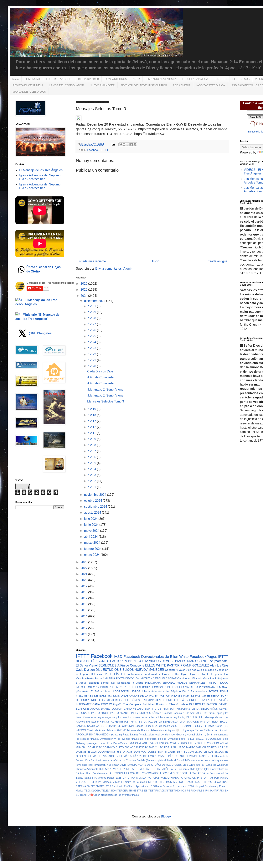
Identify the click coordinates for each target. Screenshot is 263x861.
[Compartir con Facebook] (131, 144)
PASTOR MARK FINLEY (124, 713)
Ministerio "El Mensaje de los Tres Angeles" (41, 316)
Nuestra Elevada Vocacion (198, 678)
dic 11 (92, 433)
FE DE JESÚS (241, 78)
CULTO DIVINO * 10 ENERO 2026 (135, 747)
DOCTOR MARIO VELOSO (127, 708)
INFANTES (136, 721)
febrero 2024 (93, 548)
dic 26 (92, 330)
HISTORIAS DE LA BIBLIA (193, 708)
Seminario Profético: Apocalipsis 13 (132, 786)
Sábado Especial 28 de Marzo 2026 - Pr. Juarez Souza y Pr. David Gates (178, 725)
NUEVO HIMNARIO (172, 777)
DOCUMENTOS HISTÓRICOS (115, 751)
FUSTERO (220, 78)
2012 (84, 628)
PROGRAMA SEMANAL (160, 682)
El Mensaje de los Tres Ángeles (41, 170)
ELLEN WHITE (155, 665)
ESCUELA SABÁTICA (195, 78)
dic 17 (92, 421)
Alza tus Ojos (219, 665)
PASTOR (202, 777)
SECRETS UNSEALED (200, 700)
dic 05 (92, 463)
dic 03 (92, 475)
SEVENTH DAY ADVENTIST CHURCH (144, 85)
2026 (84, 283)
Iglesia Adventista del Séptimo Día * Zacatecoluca (174, 691)
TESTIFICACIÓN (158, 790)
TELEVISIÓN (108, 790)
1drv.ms (111, 730)
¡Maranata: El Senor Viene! (105, 389)
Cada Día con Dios (100, 371)
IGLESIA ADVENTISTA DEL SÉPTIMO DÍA (124, 769)
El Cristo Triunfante (131, 674)
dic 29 (92, 312)
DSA (179, 751)
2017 (84, 598)
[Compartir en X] (128, 144)
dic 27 (92, 324)
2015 (84, 610)
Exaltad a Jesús (214, 669)
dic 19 (92, 409)
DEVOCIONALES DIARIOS (181, 661)
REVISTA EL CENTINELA (28, 85)
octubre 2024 (93, 500)
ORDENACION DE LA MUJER (139, 695)
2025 (84, 289)
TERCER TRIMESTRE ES (132, 790)
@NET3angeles (40, 333)
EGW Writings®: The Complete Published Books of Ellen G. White (144, 704)
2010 (84, 640)
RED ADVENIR (182, 85)
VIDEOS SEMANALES (191, 682)
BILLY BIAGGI (196, 738)
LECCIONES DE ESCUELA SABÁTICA (182, 773)
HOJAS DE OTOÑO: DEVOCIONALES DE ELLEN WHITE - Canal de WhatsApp (183, 764)
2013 (84, 622)
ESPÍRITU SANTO (175, 756)
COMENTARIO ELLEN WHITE (187, 743)
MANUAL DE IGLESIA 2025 (29, 91)
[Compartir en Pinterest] (135, 144)
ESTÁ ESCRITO (97, 661)
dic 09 (92, 439)
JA (109, 773)
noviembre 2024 (95, 494)
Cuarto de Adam (96, 730)
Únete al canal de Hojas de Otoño (43, 269)
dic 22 (92, 354)
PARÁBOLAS (197, 704)
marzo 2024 (92, 542)
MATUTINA (128, 777)
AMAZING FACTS (114, 678)
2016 (84, 604)
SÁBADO (157, 713)
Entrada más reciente (91, 261)
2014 (84, 616)
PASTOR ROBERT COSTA (129, 661)
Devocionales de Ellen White (165, 657)
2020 (84, 580)
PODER (92, 782)
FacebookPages (203, 657)
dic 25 (92, 336)
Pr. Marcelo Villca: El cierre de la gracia (122, 782)
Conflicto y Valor (175, 669)
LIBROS (135, 691)
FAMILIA (132, 764)
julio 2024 (91, 518)
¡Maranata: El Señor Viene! (93, 691)
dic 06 (92, 457)
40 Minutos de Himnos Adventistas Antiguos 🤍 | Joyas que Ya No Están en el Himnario (175, 730)
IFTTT (104, 149)
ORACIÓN (190, 777)
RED (150, 782)
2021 (84, 574)
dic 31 (92, 306)
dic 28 (92, 318)
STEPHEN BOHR (139, 687)
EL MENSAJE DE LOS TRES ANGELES (48, 78)
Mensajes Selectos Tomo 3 (105, 401)
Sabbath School (99, 682)
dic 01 (92, 487)
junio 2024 (91, 524)
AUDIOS (95, 708)
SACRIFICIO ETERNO (199, 782)
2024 (84, 295)
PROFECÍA (112, 674)
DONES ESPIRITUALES (161, 751)
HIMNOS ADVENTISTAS (114, 721)
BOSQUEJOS (214, 738)
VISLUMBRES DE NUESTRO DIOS (98, 695)
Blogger (166, 816)
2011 (84, 634)
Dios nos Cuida (195, 669)
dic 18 (92, 415)
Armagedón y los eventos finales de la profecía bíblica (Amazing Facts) (143, 717)
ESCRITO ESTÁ (173, 700)
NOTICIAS (153, 777)
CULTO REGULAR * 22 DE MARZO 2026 (178, 747)
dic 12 (92, 427)
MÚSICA (141, 777)
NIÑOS (214, 708)
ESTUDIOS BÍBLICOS (118, 669)
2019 (84, 586)
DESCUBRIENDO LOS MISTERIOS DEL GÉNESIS (109, 700)
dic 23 (92, 348)
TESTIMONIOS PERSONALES (186, 790)
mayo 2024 (92, 530)
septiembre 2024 (96, 506)
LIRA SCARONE (189, 721)
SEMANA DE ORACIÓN (120, 725)
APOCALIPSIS (84, 734)
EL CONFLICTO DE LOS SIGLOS (204, 751)
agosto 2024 (93, 512)
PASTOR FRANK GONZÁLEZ (188, 665)
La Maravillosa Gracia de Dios (162, 674)
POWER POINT (218, 691)
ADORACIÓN (121, 691)
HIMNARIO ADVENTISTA (161, 78)
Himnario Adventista (87, 769)
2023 (84, 562)
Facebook (93, 149)
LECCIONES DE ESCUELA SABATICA (174, 687)
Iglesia (199, 769)
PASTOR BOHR (100, 713)
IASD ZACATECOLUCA (210, 85)
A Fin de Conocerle (100, 377)
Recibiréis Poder (92, 678)
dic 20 (92, 366)
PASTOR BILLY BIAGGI (214, 721)
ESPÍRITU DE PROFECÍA (160, 708)
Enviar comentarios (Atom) (113, 268)
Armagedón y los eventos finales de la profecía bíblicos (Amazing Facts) (143, 738)
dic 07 (92, 451)
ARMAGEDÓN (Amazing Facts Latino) (116, 734)
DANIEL (105, 708)
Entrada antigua (216, 261)
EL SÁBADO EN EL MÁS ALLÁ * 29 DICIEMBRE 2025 (131, 756)
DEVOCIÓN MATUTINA (139, 678)
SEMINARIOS (152, 700)
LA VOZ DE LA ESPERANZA (160, 721)
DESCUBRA (193, 717)
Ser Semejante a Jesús (127, 682)
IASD (118, 657)
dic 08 (92, 445)
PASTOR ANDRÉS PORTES (176, 695)
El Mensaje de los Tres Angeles (41, 302)
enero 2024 (92, 554)
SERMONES (107, 665)
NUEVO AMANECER (102, 85)
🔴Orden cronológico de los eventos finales (114, 794)
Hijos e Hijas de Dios (193, 674)
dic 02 (92, 481)
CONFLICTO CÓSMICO (101, 747)
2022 (84, 568)
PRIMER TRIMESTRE (113, 687)
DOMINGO (140, 751)
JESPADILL (119, 773)
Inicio (15, 78)
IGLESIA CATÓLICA (161, 769)
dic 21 (92, 360)
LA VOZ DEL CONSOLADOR (66, 85)
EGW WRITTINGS (116, 78)
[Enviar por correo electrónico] (120, 144)
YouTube (207, 661)
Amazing (96, 717)
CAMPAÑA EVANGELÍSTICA (152, 743)
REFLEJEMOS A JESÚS (169, 782)
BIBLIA (80, 661)
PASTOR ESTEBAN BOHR (211, 695)
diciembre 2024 (95, 301)
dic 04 (92, 469)
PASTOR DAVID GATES (90, 725)
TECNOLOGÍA (92, 790)
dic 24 (92, 342)
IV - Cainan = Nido (184, 769)
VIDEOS (155, 661)
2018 (84, 592)
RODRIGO (145, 713)
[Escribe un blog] (124, 144)
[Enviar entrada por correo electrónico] (113, 144)
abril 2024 (91, 536)
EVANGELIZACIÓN (198, 756)
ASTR (136, 78)
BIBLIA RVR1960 (88, 78)
